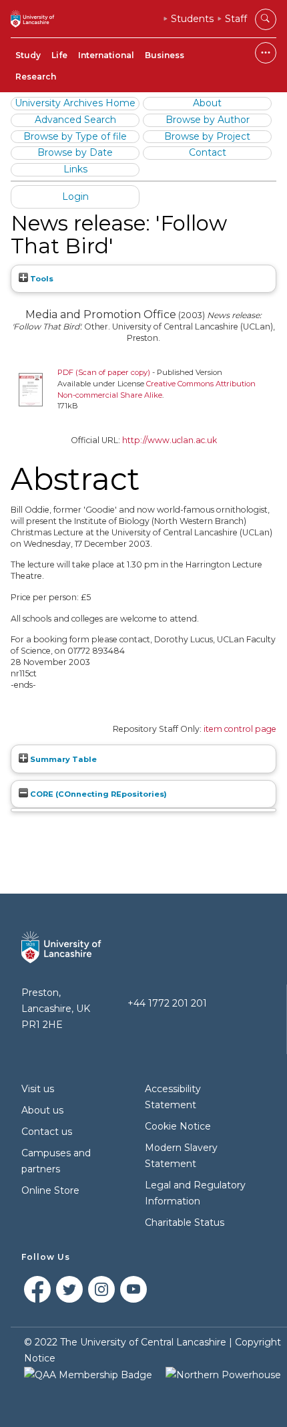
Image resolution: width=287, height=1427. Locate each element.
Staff (236, 19)
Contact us (46, 1132)
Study (28, 55)
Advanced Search (75, 120)
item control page (240, 729)
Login (75, 196)
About (207, 103)
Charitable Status (184, 1222)
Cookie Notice (178, 1126)
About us (42, 1110)
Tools (40, 278)
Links (75, 169)
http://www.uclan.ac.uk (169, 440)
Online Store (50, 1190)
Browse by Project (207, 136)
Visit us (37, 1089)
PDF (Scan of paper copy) (103, 372)
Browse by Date (75, 152)
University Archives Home (75, 103)
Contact (207, 152)
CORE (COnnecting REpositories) (97, 794)
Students (192, 19)
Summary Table (62, 759)
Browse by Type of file (75, 136)
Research (35, 77)
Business (164, 55)
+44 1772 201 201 (167, 1003)
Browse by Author (208, 120)
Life (59, 55)
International (106, 55)
